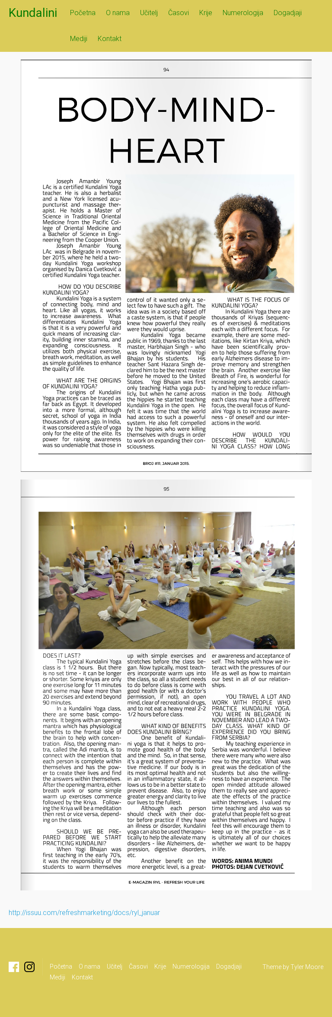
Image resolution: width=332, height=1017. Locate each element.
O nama (118, 13)
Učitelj (149, 13)
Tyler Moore (306, 966)
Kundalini (33, 13)
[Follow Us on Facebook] (14, 967)
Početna (83, 13)
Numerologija (243, 13)
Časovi (178, 13)
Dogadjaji (288, 13)
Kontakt (109, 39)
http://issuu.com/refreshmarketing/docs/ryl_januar (84, 913)
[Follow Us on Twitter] (29, 967)
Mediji (78, 39)
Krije (205, 13)
